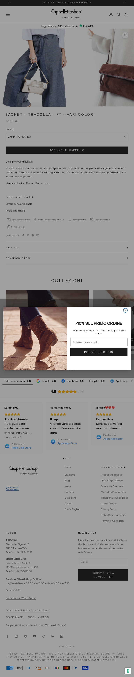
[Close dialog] (125, 310)
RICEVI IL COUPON (98, 352)
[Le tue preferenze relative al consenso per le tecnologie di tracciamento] (128, 671)
